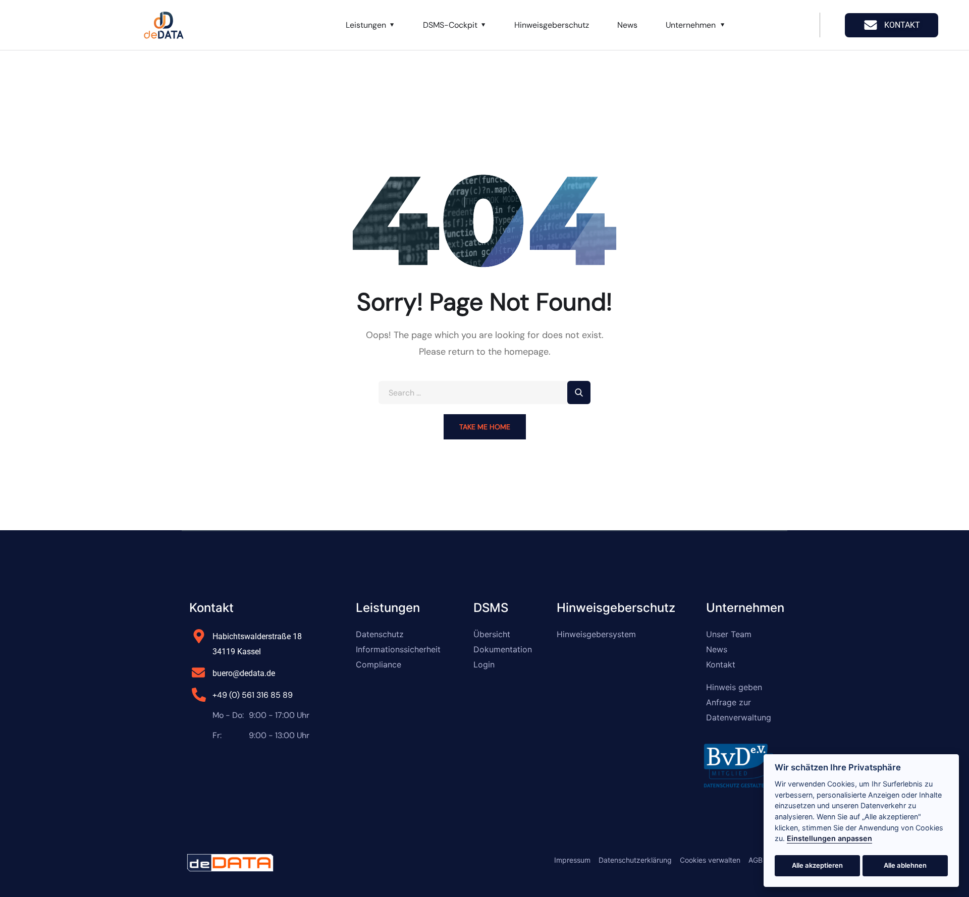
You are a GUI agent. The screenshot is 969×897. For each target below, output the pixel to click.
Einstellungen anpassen (829, 838)
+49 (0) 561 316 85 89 (252, 695)
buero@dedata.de (243, 673)
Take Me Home (484, 426)
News (627, 25)
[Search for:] (484, 392)
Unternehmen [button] (691, 25)
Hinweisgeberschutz (551, 25)
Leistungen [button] (366, 25)
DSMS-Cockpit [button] (450, 25)
